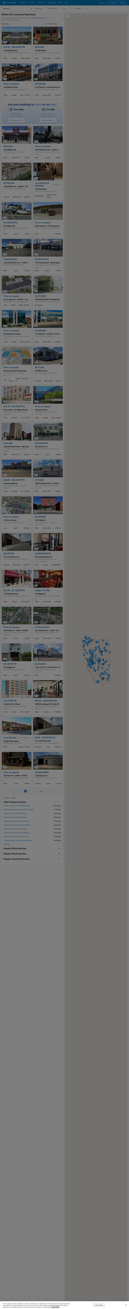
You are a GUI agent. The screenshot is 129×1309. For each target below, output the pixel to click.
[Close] (126, 1305)
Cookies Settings (98, 1305)
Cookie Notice (55, 1307)
